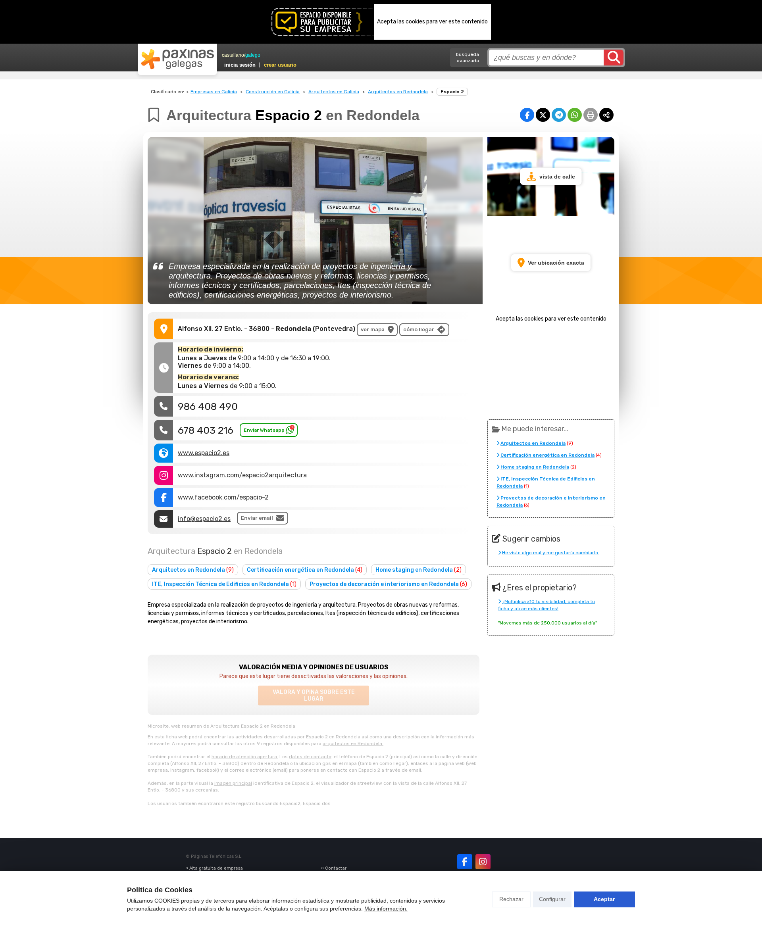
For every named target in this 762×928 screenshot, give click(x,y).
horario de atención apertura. (245, 756)
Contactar (335, 868)
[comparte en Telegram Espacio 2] (559, 115)
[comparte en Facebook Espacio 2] (527, 115)
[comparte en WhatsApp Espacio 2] (575, 115)
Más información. (386, 908)
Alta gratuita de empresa (216, 868)
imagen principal (233, 783)
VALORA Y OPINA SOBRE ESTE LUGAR (314, 695)
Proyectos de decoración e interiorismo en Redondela (388, 584)
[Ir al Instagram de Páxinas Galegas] (483, 861)
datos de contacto (310, 756)
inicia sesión (240, 65)
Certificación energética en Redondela (304, 570)
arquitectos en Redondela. (353, 743)
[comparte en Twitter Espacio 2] (543, 115)
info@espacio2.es (204, 519)
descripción (406, 737)
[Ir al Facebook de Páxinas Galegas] (464, 861)
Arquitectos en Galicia (333, 91)
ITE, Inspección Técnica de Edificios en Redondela (224, 584)
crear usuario (280, 65)
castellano (233, 55)
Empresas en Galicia (213, 91)
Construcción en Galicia (273, 91)
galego (252, 55)
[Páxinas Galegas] (177, 59)
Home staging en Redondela (418, 570)
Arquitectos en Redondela (398, 91)
